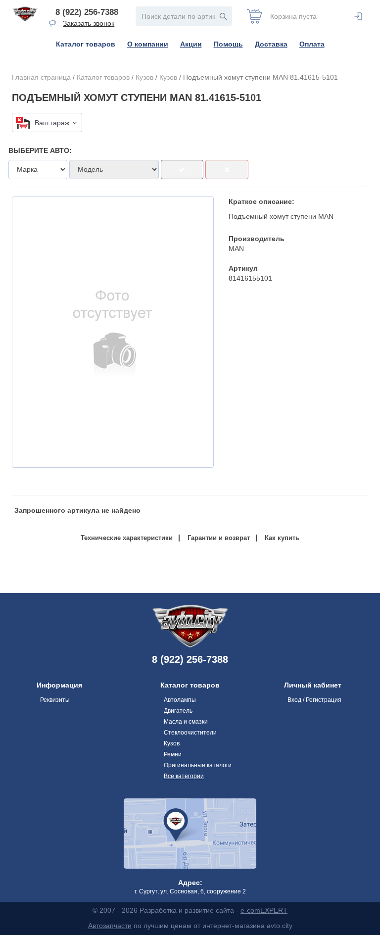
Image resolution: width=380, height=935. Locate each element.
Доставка (271, 44)
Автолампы (180, 699)
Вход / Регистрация (314, 699)
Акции (191, 44)
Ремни (173, 754)
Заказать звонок (88, 23)
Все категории (184, 776)
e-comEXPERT (263, 910)
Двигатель (178, 710)
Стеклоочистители (190, 732)
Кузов (144, 77)
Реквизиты (55, 699)
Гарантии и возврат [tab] (219, 537)
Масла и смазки (186, 721)
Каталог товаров (85, 44)
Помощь (228, 44)
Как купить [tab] (282, 537)
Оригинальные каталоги (198, 765)
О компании (147, 44)
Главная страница (41, 77)
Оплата (312, 44)
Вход (358, 16)
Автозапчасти (110, 926)
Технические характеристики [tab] (127, 537)
